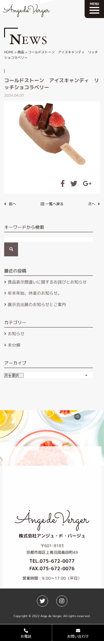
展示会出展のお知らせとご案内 (37, 304)
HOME (9, 52)
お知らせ (16, 334)
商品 (20, 52)
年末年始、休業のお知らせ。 (35, 293)
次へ (91, 204)
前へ (12, 204)
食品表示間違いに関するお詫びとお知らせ (47, 282)
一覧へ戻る (54, 204)
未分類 (14, 345)
